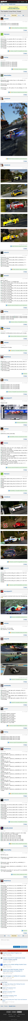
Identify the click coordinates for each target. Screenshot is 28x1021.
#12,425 (25, 101)
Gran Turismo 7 (4, 986)
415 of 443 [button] (14, 15)
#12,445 (25, 734)
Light (9, 1011)
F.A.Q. (15, 1014)
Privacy (18, 1016)
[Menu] (4, 2)
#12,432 (25, 359)
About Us (10, 1014)
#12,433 (25, 382)
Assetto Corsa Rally (9, 972)
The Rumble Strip (5, 997)
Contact (5, 1014)
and (22, 422)
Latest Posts (4, 982)
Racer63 (4, 977)
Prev (9, 15)
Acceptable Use (12, 1016)
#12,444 (25, 711)
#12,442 (25, 641)
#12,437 (25, 476)
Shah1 (4, 965)
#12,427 (25, 255)
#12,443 (25, 688)
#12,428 (25, 278)
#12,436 (25, 445)
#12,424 (25, 78)
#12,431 (25, 345)
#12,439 (25, 571)
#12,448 (25, 831)
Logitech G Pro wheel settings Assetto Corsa (14, 964)
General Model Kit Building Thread (9, 995)
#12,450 (25, 883)
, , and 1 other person (18, 158)
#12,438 (25, 499)
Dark (14, 1011)
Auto (20, 1011)
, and (19, 617)
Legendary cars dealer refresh (8, 991)
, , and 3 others (19, 27)
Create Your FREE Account (13, 8)
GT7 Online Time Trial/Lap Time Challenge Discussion (13, 984)
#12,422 (25, 37)
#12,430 (25, 331)
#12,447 (25, 802)
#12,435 (25, 431)
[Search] (26, 1)
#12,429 (25, 314)
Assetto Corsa (8, 954)
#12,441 (25, 626)
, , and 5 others (20, 69)
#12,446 (25, 751)
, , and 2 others (19, 92)
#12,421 (25, 21)
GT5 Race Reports (5, 989)
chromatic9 (4, 13)
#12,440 (25, 594)
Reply (26, 30)
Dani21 (4, 954)
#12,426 (25, 167)
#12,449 (25, 852)
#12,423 (25, 60)
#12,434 (25, 400)
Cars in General (4, 1002)
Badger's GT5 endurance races (9, 987)
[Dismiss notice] (26, 7)
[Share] (23, 21)
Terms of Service (21, 1014)
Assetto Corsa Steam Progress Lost (12, 953)
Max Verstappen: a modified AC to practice (14, 976)
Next (19, 15)
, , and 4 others (18, 51)
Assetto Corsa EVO (11, 960)
